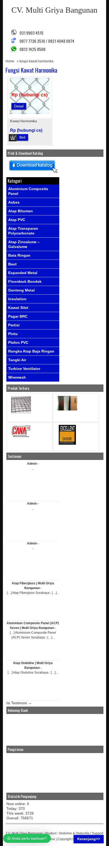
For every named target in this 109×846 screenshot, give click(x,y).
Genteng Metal (21, 290)
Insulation (17, 299)
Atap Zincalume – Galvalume (24, 244)
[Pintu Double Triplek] (67, 409)
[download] (32, 173)
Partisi (14, 325)
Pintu (13, 334)
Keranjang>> (88, 839)
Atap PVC (16, 220)
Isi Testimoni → (19, 703)
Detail (19, 106)
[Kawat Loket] (21, 413)
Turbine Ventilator (24, 368)
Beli (22, 137)
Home (10, 61)
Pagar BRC (18, 316)
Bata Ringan (19, 255)
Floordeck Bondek (25, 281)
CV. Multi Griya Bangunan (54, 10)
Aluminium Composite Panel (28, 191)
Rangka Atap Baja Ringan (31, 351)
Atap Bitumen (20, 211)
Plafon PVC (18, 342)
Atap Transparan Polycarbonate (23, 230)
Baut (12, 264)
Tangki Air (17, 360)
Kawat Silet (18, 308)
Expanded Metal (22, 273)
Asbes (14, 202)
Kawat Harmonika (23, 121)
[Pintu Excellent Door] (67, 443)
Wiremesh (17, 377)
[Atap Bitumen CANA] (21, 437)
